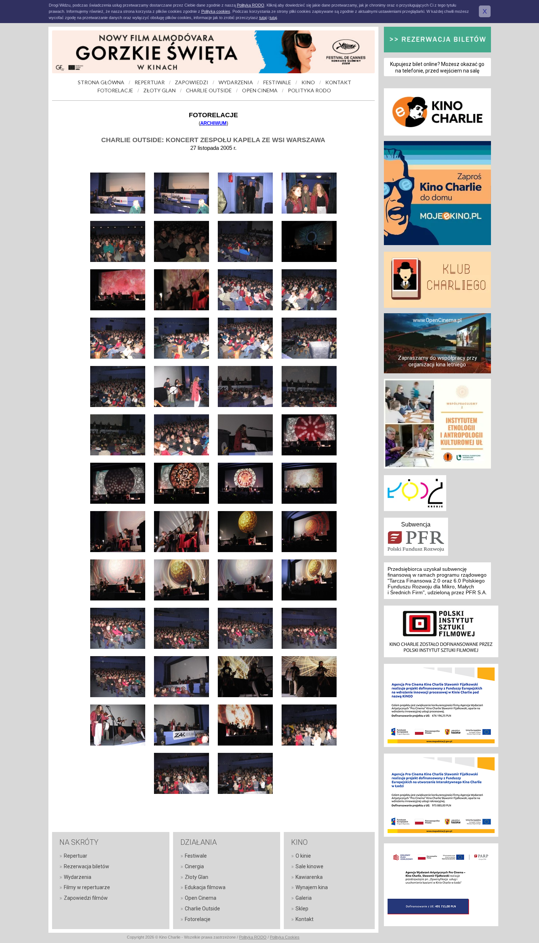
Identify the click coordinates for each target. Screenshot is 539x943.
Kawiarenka (309, 877)
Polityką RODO (250, 5)
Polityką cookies (215, 11)
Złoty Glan (196, 877)
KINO (308, 82)
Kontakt (305, 919)
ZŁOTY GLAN (159, 90)
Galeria (304, 898)
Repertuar (75, 856)
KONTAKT (338, 82)
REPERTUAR (150, 82)
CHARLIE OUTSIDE (209, 90)
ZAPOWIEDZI (191, 82)
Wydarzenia (77, 877)
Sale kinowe (309, 866)
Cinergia (194, 866)
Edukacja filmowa (205, 887)
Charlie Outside (202, 908)
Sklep (302, 908)
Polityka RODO (253, 937)
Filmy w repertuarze (87, 887)
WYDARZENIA (236, 82)
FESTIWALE (277, 82)
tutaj (263, 17)
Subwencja (415, 524)
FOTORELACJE (115, 90)
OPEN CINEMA (260, 90)
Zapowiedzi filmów (86, 898)
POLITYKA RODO (309, 90)
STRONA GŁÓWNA (101, 82)
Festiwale (196, 856)
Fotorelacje (197, 919)
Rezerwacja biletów (86, 866)
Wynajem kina (312, 887)
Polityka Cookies (285, 937)
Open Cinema (200, 898)
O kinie (303, 856)
